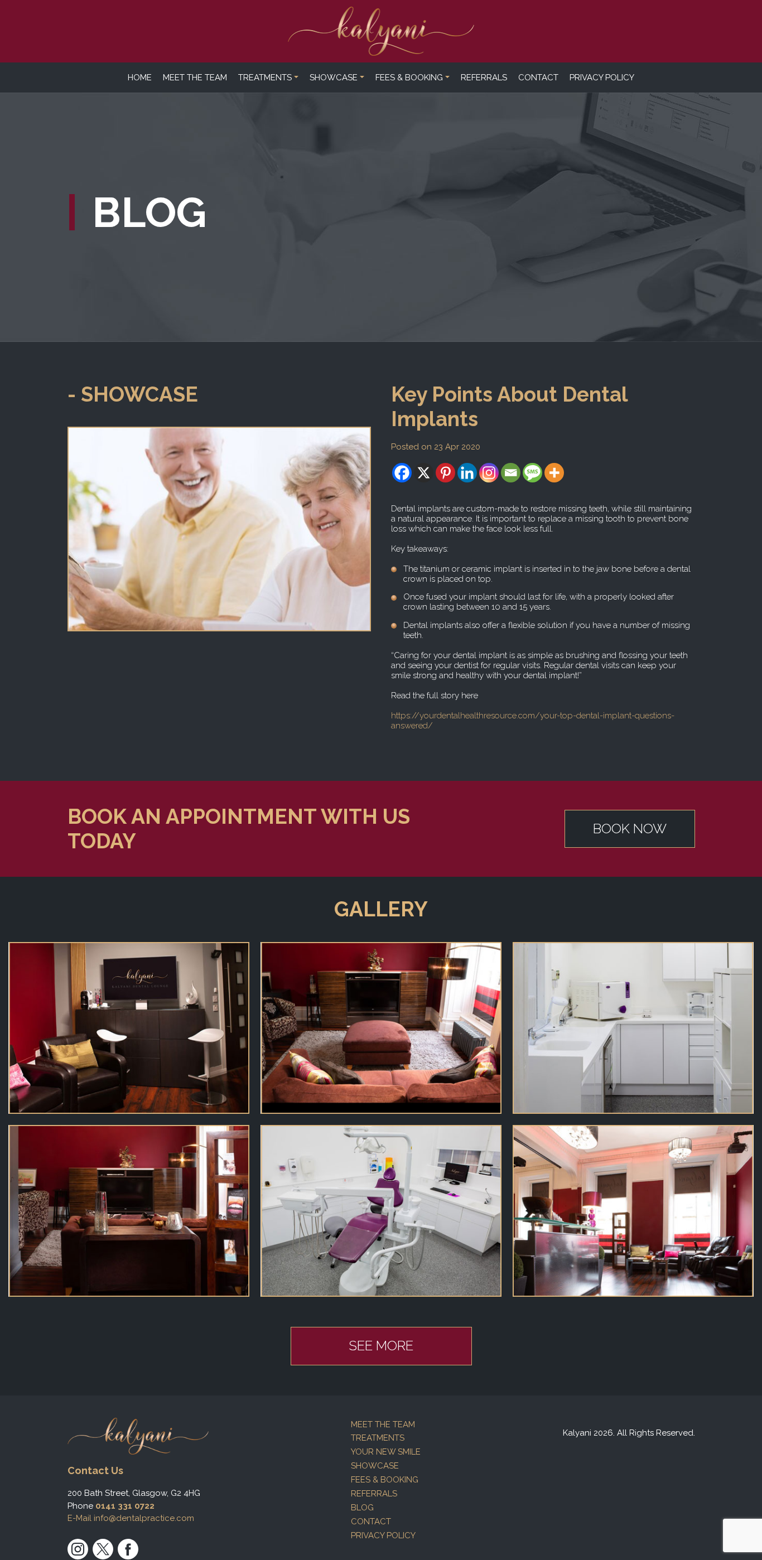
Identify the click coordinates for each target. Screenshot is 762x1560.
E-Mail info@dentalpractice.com (130, 1518)
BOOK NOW (630, 828)
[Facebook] (402, 472)
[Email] (510, 472)
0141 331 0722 (125, 1506)
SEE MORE (381, 1345)
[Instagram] (489, 472)
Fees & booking (409, 78)
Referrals (484, 78)
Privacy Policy (602, 78)
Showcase (334, 78)
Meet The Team (195, 78)
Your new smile (386, 1452)
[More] (554, 472)
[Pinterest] (445, 472)
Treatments (265, 78)
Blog (362, 1508)
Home (140, 78)
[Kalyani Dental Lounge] (381, 31)
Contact (538, 78)
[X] (423, 472)
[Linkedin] (467, 472)
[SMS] (532, 472)
